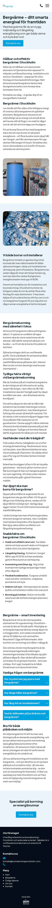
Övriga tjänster (12, 880)
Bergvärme (10, 877)
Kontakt (9, 886)
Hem (7, 874)
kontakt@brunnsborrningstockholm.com (21, 861)
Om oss (8, 883)
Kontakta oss (13, 43)
